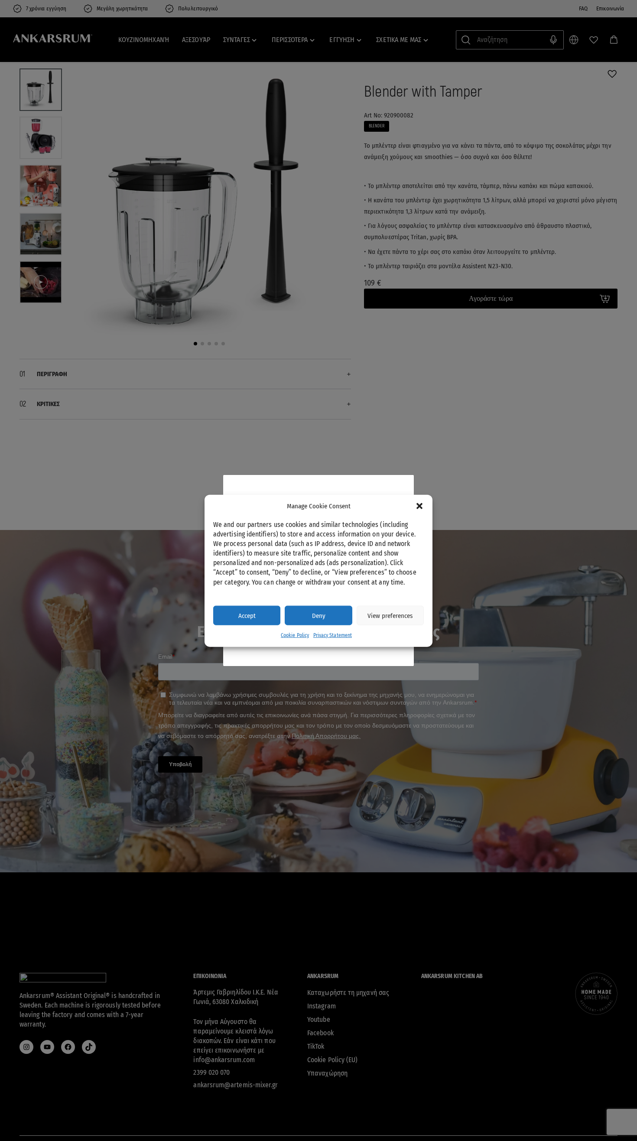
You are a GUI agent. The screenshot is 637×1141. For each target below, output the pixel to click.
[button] (419, 506)
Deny (318, 615)
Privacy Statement (332, 635)
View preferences (390, 615)
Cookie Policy (295, 635)
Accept (247, 615)
